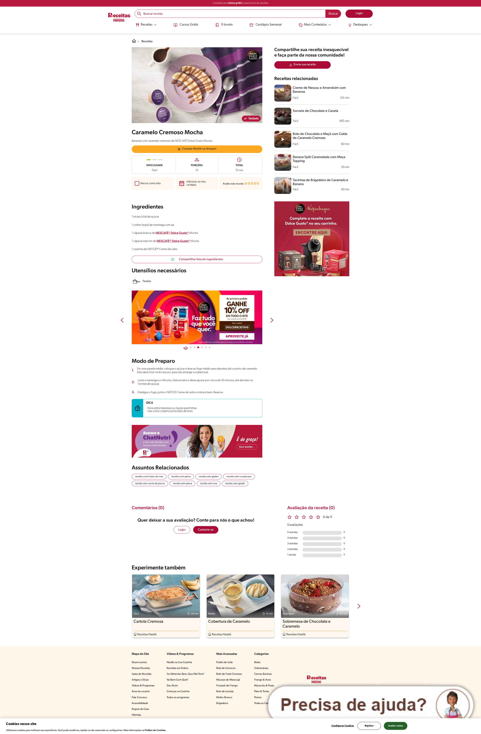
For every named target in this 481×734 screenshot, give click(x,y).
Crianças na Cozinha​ (178, 691)
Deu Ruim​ (172, 685)
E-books (227, 24)
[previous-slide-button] (122, 320)
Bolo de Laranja (225, 691)
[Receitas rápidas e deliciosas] (224, 317)
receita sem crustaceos (239, 476)
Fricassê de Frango (227, 685)
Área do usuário (141, 691)
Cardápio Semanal (269, 24)
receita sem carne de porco (150, 483)
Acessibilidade (140, 703)
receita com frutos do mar (149, 476)
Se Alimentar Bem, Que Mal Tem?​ (185, 674)
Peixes (258, 697)
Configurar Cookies (342, 725)
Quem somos (139, 662)
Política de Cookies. (155, 730)
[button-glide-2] (198, 347)
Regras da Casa (140, 709)
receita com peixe (181, 476)
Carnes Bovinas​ (263, 674)
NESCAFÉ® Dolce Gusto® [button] (172, 233)
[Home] (134, 42)
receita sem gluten (209, 476)
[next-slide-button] (272, 320)
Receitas (147, 41)
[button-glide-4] (206, 347)
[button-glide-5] (209, 347)
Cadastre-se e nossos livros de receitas (240, 3)
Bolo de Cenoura (225, 668)
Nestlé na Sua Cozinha (179, 662)
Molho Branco (224, 697)
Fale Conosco (139, 697)
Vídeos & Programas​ (143, 685)
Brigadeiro (222, 703)
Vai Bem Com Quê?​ (177, 679)
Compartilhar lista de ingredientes (201, 259)
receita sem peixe (182, 483)
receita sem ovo (208, 483)
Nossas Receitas (141, 668)
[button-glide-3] (202, 347)
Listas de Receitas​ (141, 674)
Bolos (257, 662)
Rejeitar (369, 725)
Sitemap (136, 715)
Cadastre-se (206, 529)
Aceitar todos (395, 725)
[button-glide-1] (194, 347)
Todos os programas (178, 697)
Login (181, 529)
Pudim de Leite (224, 662)
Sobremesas (261, 668)
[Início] (119, 18)
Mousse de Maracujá (228, 679)
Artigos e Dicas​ (140, 679)
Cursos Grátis (189, 24)
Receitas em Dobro (177, 668)
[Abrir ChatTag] (371, 705)
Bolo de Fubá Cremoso (229, 674)
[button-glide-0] (191, 347)
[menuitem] (146, 26)
